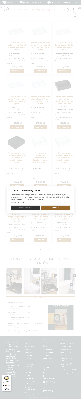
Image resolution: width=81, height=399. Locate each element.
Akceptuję (55, 207)
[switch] (7, 389)
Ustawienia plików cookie (25, 207)
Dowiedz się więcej (17, 202)
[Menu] (10, 376)
